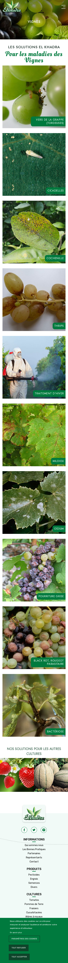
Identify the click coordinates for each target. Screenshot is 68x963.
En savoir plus (16, 932)
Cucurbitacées (34, 912)
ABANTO (52, 186)
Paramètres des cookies (24, 939)
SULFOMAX (40, 527)
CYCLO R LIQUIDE (19, 459)
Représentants (34, 857)
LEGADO (34, 591)
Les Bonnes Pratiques (34, 849)
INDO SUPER (34, 115)
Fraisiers (34, 908)
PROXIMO (42, 253)
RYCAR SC (52, 115)
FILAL (36, 459)
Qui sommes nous (34, 845)
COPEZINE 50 (42, 389)
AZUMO (25, 527)
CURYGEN (24, 521)
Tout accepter (19, 957)
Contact (34, 861)
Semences (34, 883)
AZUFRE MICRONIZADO (48, 521)
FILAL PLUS (23, 453)
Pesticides (34, 874)
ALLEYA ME (16, 115)
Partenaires (34, 853)
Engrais (34, 878)
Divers (34, 887)
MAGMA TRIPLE (43, 453)
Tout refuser (19, 948)
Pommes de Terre (34, 904)
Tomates (34, 900)
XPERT (10, 521)
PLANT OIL (24, 389)
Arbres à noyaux (34, 916)
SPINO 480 (24, 121)
